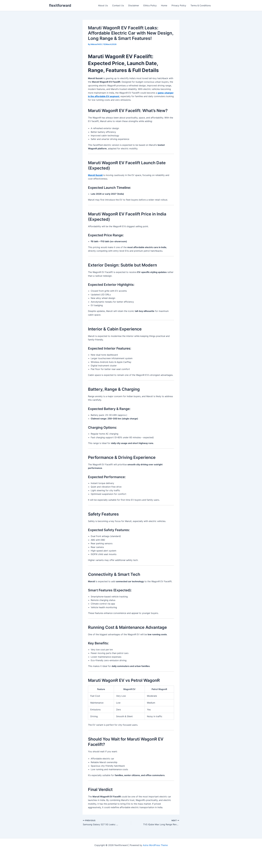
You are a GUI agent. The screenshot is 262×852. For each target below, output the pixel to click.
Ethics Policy (150, 5)
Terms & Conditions (200, 5)
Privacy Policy (179, 5)
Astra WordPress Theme (155, 845)
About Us (103, 5)
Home (164, 5)
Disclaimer (133, 5)
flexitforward (60, 5)
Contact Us (118, 5)
